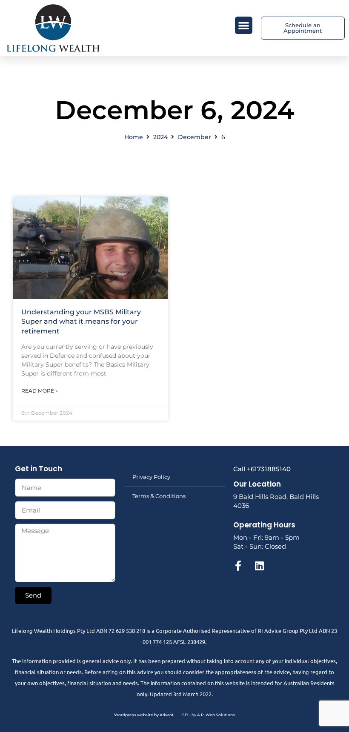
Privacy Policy (151, 476)
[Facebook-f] (238, 566)
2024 (160, 137)
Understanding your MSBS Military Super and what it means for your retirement (81, 321)
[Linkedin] (260, 566)
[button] (243, 25)
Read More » (39, 390)
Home (133, 137)
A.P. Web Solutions (216, 714)
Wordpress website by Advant (144, 714)
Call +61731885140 (262, 469)
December (194, 137)
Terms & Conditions (159, 496)
